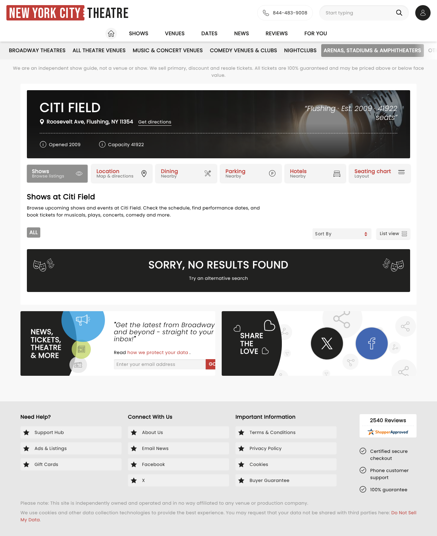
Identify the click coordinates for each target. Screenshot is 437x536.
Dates (209, 33)
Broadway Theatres (37, 50)
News (241, 33)
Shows (138, 33)
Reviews (277, 33)
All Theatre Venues (99, 50)
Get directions (154, 122)
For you (316, 33)
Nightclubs (300, 50)
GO (212, 364)
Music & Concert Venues (168, 50)
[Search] (400, 13)
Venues (175, 33)
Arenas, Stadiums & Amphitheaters (372, 50)
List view (389, 233)
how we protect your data (158, 352)
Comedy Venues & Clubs (243, 50)
